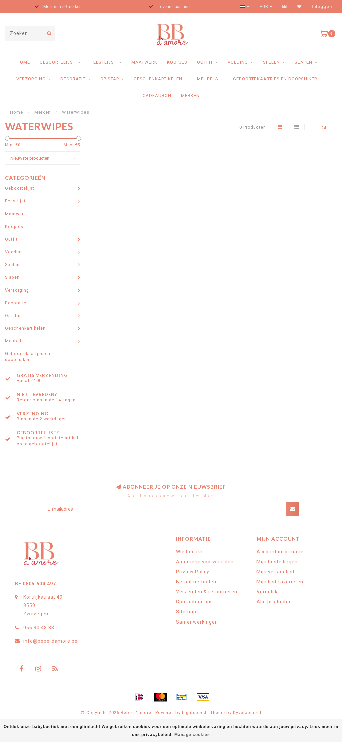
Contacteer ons (194, 601)
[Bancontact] (181, 697)
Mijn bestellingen (277, 561)
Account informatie (280, 551)
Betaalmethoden (196, 581)
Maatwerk (144, 62)
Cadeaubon (157, 95)
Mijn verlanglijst (275, 571)
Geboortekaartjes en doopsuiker (275, 78)
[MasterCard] (160, 697)
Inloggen (322, 6)
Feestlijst (104, 62)
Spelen (271, 62)
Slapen (303, 62)
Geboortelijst (58, 62)
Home (23, 62)
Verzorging (31, 78)
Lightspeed (194, 712)
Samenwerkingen (197, 622)
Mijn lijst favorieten (279, 581)
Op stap (109, 78)
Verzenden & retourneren (206, 591)
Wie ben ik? (189, 551)
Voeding (238, 62)
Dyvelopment (247, 712)
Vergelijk (267, 591)
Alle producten (274, 601)
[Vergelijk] (284, 6)
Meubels (207, 78)
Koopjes (177, 62)
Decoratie (73, 78)
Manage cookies (192, 734)
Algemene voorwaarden (205, 561)
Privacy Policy (192, 571)
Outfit (205, 62)
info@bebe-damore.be (50, 641)
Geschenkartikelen (158, 78)
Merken (190, 95)
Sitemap (186, 611)
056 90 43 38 (38, 627)
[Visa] (203, 697)
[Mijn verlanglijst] (299, 6)
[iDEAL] (139, 697)
